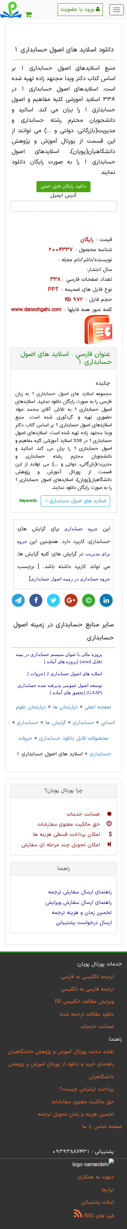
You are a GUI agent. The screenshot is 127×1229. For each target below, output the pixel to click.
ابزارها (108, 1190)
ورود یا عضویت (78, 9)
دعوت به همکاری (96, 1177)
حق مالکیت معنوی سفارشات (69, 824)
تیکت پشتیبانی (97, 1202)
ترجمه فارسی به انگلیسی (87, 989)
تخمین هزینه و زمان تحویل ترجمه (76, 1114)
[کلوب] (88, 600)
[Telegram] (18, 600)
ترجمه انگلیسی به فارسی (87, 977)
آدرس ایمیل (63, 195)
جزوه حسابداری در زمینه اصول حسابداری (70, 579)
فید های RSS (98, 1216)
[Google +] (71, 600)
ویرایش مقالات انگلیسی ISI (84, 1002)
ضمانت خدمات (84, 814)
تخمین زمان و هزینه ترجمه (82, 913)
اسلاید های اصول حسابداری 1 (62, 393)
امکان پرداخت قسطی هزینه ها (67, 834)
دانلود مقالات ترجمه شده (87, 1014)
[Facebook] (35, 600)
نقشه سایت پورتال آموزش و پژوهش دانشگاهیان (61, 1052)
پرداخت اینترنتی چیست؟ (87, 1089)
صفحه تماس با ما (102, 1127)
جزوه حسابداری (81, 528)
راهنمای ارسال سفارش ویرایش (79, 903)
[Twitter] (53, 600)
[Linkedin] (106, 600)
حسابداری (83, 723)
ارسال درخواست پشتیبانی (84, 923)
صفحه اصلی (98, 707)
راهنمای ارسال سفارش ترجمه (80, 892)
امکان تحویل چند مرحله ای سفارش (61, 845)
